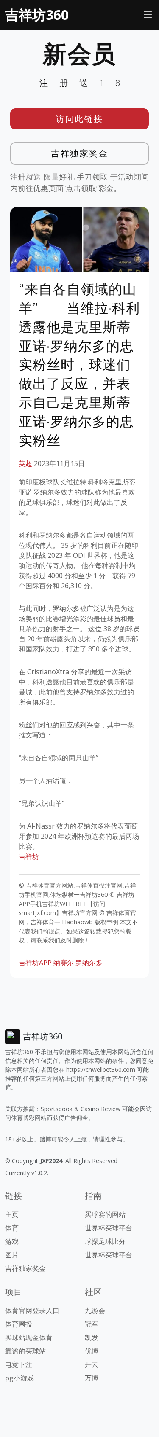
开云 (91, 1364)
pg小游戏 (19, 1378)
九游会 (95, 1310)
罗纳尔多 (89, 962)
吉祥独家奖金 (79, 153)
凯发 (91, 1337)
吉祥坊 (29, 856)
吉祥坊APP (35, 962)
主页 (12, 1214)
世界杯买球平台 (108, 1227)
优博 (91, 1351)
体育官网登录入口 (32, 1310)
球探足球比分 (105, 1241)
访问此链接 (79, 118)
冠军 (91, 1324)
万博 (91, 1378)
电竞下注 (18, 1364)
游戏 (12, 1241)
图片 (12, 1254)
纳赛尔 (63, 962)
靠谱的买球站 (25, 1351)
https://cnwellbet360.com (100, 1070)
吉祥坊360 (37, 14)
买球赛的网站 (105, 1214)
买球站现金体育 (29, 1337)
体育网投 (18, 1324)
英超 (25, 463)
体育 (12, 1227)
